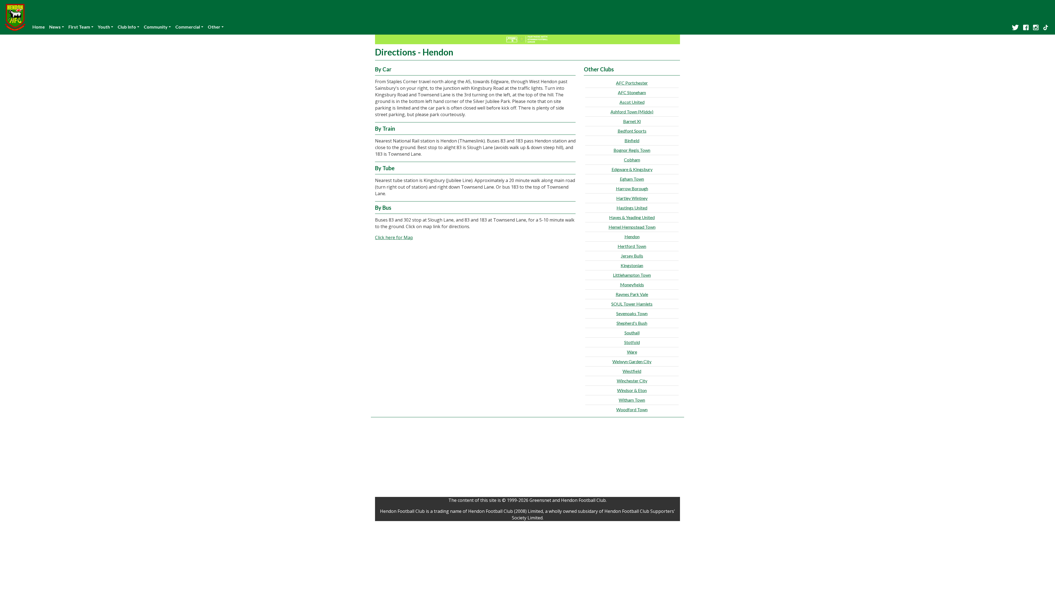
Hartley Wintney (632, 198)
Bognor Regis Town (631, 150)
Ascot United (632, 102)
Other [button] (214, 26)
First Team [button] (79, 26)
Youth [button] (104, 26)
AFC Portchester (632, 82)
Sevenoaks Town (632, 313)
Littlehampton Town (632, 275)
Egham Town (632, 178)
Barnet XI (632, 121)
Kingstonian (632, 265)
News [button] (55, 26)
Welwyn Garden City (631, 361)
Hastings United (632, 207)
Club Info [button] (127, 26)
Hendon (632, 236)
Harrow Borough (632, 188)
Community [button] (156, 26)
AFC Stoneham (632, 92)
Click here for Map (394, 237)
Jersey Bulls (632, 255)
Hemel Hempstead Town (632, 227)
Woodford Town (632, 409)
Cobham (632, 159)
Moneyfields (632, 284)
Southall (632, 332)
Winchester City (632, 380)
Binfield (631, 140)
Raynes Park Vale (632, 294)
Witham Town (632, 399)
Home (38, 26)
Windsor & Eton (632, 390)
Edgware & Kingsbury (632, 169)
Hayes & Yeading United (632, 217)
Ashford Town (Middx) (631, 111)
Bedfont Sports (632, 130)
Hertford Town (632, 246)
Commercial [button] (187, 26)
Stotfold (632, 342)
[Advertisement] (527, 458)
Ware (632, 351)
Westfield (632, 371)
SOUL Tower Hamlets (632, 303)
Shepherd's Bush (632, 323)
